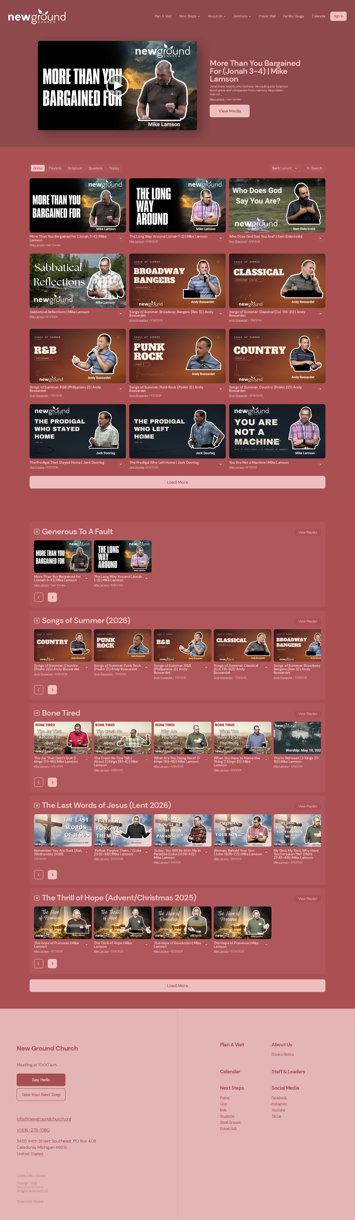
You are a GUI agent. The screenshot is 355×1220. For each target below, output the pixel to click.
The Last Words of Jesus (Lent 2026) (106, 805)
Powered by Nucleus (30, 1201)
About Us (282, 1045)
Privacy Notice (283, 1054)
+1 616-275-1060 (33, 1130)
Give (223, 1104)
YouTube (278, 1110)
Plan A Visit (232, 1045)
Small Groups (230, 1122)
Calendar (230, 1072)
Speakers (96, 168)
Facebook (279, 1098)
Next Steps (232, 1088)
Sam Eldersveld (238, 241)
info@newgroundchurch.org (44, 1119)
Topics (114, 168)
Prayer (225, 1098)
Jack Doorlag (37, 467)
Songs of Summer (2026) (86, 620)
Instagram (279, 1104)
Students (227, 1116)
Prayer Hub (228, 1128)
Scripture (75, 168)
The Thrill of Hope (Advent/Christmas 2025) (119, 898)
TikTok (276, 1116)
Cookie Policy (25, 1175)
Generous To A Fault (77, 531)
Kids (223, 1110)
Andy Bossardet (138, 320)
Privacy (41, 1175)
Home (38, 168)
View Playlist (307, 532)
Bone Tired (61, 713)
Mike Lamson (217, 99)
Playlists (55, 168)
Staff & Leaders (288, 1072)
